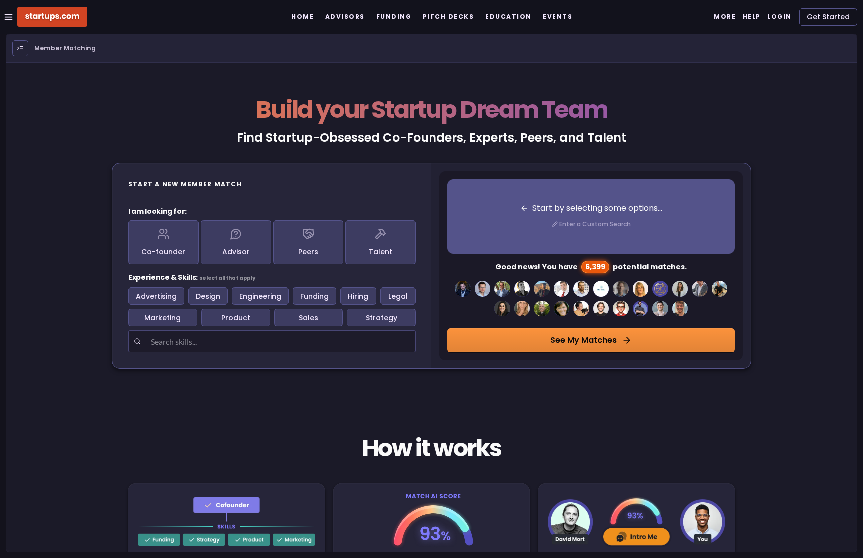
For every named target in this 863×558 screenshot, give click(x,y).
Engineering (260, 296)
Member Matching (65, 48)
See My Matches (583, 340)
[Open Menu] (20, 48)
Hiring (358, 296)
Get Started (828, 17)
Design (208, 296)
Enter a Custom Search (595, 224)
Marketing (162, 318)
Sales (308, 318)
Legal (398, 296)
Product (235, 318)
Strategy (381, 318)
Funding (314, 296)
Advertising (156, 296)
